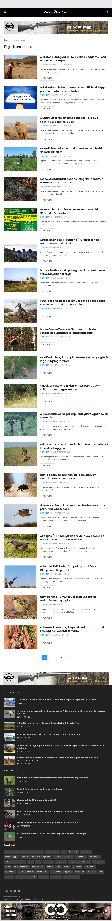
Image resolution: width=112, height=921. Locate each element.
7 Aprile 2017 (60, 513)
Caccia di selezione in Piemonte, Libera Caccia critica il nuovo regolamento (70, 387)
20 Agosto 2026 (24, 738)
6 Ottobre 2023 (24, 815)
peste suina (42, 872)
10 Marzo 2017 (60, 605)
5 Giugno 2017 (60, 187)
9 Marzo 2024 (23, 793)
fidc (58, 867)
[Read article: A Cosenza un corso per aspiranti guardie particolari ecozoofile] (20, 424)
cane (30, 862)
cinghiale (60, 862)
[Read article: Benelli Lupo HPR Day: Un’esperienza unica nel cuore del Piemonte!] (9, 814)
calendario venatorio (14, 862)
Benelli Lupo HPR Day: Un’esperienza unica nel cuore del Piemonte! (50, 811)
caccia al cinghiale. (41, 857)
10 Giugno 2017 (61, 156)
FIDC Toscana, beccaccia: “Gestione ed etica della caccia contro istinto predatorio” (72, 302)
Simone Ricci (47, 65)
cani (38, 862)
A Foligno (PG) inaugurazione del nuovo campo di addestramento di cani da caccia (72, 537)
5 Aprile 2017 (60, 544)
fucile (67, 867)
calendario (95, 857)
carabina (48, 862)
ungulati (31, 877)
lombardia (90, 867)
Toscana (20, 877)
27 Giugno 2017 (61, 65)
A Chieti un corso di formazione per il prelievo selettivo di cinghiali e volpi (69, 119)
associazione (52, 852)
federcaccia (38, 867)
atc (64, 852)
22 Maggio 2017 (61, 309)
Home (6, 40)
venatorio (56, 877)
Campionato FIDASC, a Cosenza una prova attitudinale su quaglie (68, 598)
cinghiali (73, 862)
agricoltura (10, 852)
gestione (77, 867)
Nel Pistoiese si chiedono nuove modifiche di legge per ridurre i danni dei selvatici (72, 89)
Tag (12, 40)
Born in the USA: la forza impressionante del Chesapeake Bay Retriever (52, 777)
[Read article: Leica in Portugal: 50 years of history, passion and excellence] (9, 825)
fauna (7, 867)
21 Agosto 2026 (24, 717)
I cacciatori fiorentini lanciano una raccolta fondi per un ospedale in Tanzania (57, 699)
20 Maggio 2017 (61, 337)
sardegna (79, 872)
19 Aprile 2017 (60, 452)
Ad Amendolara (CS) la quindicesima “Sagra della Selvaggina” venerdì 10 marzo (73, 629)
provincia (55, 872)
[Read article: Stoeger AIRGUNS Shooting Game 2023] (9, 803)
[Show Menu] (5, 12)
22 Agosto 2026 (24, 703)
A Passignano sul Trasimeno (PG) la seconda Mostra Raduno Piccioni (69, 241)
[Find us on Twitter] (11, 891)
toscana (8, 877)
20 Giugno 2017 (61, 95)
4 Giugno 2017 (60, 217)
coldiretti (85, 862)
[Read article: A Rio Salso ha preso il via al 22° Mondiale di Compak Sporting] (9, 737)
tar (101, 872)
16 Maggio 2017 (61, 393)
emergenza (98, 862)
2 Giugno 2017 (60, 248)
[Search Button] (107, 12)
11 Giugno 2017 (61, 126)
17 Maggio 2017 (61, 365)
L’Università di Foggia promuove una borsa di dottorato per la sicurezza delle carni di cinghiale (60, 746)
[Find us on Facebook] (4, 891)
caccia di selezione (63, 857)
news (20, 872)
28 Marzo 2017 (60, 574)
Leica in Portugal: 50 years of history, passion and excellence (47, 822)
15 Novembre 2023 (25, 804)
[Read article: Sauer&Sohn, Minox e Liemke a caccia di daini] (9, 792)
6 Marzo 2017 (60, 635)
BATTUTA (73, 852)
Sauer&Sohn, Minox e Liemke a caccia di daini (40, 789)
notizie (30, 872)
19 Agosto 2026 (24, 752)
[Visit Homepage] (56, 12)
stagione (92, 872)
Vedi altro (49, 77)
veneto (67, 877)
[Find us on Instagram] (7, 891)
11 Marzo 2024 (23, 781)
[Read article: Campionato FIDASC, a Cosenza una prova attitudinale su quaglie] (20, 607)
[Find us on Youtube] (15, 891)
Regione (67, 872)
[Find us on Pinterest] (19, 891)
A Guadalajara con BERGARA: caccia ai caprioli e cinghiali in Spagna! (52, 833)
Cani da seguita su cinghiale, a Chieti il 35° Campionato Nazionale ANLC (68, 476)
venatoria (43, 877)
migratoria (10, 872)
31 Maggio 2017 (61, 278)
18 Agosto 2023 (24, 837)
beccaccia (86, 852)
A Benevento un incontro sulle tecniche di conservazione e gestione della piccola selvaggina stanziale (57, 759)
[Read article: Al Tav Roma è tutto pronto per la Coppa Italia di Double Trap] (9, 726)
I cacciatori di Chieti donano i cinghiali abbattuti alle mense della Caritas (71, 180)
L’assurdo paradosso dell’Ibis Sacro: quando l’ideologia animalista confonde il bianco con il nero (61, 712)
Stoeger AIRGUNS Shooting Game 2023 (36, 800)
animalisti (23, 852)
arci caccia (37, 852)
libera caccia (21, 40)
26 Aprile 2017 (60, 422)
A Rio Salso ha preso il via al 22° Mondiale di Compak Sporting (48, 734)
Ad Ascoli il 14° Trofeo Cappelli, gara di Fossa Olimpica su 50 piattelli (69, 568)
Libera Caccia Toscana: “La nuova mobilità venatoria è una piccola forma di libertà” (68, 330)
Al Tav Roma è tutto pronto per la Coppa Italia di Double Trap (48, 723)
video (76, 877)
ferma (50, 867)
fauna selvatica (21, 867)
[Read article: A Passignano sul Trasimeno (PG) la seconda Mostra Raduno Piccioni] (20, 250)
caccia (25, 857)
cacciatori (81, 857)
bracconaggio (11, 857)
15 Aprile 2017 (60, 483)
